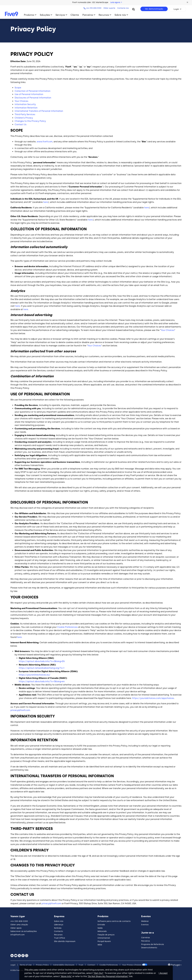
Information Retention (26, 108)
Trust (81, 965)
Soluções (45, 14)
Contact (91, 965)
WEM (100, 945)
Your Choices (21, 101)
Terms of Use (26, 965)
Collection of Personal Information (32, 91)
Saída (100, 928)
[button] (187, 2)
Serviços (60, 14)
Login (176, 9)
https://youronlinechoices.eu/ (34, 675)
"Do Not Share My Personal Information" (108, 976)
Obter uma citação (19, 925)
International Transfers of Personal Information (39, 111)
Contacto (58, 931)
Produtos (29, 14)
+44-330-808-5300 (93, 8)
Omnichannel (104, 938)
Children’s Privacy (24, 118)
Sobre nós (120, 14)
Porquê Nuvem (104, 941)
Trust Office (59, 938)
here (45, 202)
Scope (18, 87)
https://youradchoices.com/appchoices (153, 698)
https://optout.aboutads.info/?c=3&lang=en (42, 681)
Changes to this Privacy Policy (30, 121)
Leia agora (115, 2)
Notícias (57, 928)
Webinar (145, 921)
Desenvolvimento (149, 948)
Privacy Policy (42, 965)
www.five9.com (45, 141)
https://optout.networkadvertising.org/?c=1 (41, 668)
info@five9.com (17, 935)
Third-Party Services (25, 114)
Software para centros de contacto (114, 921)
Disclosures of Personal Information (33, 97)
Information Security (25, 104)
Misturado (102, 931)
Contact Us (20, 124)
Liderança (58, 925)
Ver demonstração (154, 9)
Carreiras (145, 937)
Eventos (145, 925)
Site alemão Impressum (64, 941)
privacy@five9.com (20, 710)
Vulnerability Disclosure (63, 965)
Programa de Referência (152, 944)
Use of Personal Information (29, 94)
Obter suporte (109, 8)
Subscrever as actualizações (23, 931)
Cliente (75, 14)
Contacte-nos (123, 8)
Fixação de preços (106, 935)
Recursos (104, 14)
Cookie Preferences (67, 627)
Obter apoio (16, 928)
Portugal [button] (175, 965)
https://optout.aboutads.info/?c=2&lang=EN (42, 661)
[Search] (133, 9)
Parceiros (87, 14)
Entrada (101, 925)
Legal (12, 965)
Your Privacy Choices (131, 965)
